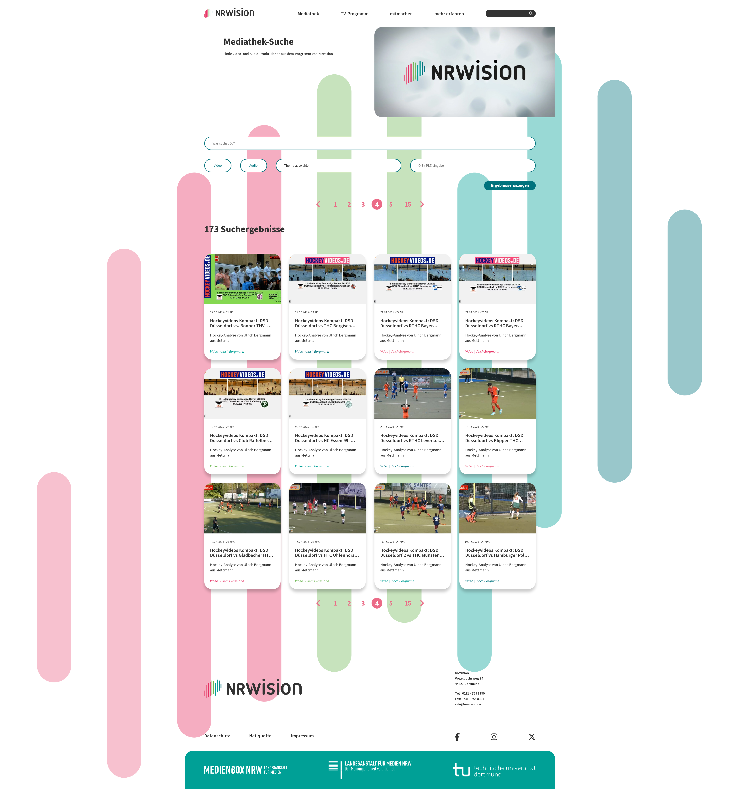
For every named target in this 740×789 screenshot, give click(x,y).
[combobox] (511, 13)
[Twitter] (532, 737)
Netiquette (260, 736)
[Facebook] (457, 737)
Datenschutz (217, 736)
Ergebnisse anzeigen (510, 185)
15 (407, 204)
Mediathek (308, 14)
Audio (253, 165)
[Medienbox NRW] (245, 769)
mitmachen (401, 14)
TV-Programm (354, 14)
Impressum (302, 736)
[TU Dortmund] (494, 769)
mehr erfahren (449, 14)
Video (218, 165)
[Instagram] (494, 737)
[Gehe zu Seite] (318, 204)
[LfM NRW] (370, 769)
